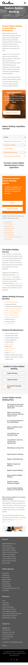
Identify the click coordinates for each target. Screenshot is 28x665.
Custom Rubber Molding (11, 302)
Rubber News (5, 605)
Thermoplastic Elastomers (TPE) (13, 237)
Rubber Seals (8, 350)
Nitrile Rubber (8, 230)
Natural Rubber (9, 226)
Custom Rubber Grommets (9, 558)
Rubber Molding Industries (9, 617)
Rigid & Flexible (9, 232)
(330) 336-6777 (10, 634)
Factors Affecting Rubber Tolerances (11, 613)
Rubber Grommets (10, 348)
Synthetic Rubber (9, 234)
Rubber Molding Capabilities (9, 615)
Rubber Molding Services (8, 543)
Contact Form (5, 638)
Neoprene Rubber (9, 228)
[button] (14, 373)
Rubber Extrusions (7, 546)
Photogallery (5, 602)
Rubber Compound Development (13, 308)
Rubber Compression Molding (13, 311)
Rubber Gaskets (9, 344)
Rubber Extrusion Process (9, 609)
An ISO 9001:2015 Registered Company (12, 642)
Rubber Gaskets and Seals (9, 561)
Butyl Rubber (8, 222)
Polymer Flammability (8, 607)
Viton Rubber (8, 239)
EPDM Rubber (8, 224)
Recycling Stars (6, 563)
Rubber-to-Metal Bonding (11, 315)
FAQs (3, 600)
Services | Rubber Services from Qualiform (15, 15)
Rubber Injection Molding (11, 313)
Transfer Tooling (9, 323)
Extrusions (12, 352)
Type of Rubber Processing (9, 611)
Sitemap (4, 645)
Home (5, 15)
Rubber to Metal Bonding (8, 556)
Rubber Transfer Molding (11, 317)
